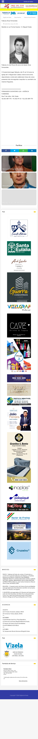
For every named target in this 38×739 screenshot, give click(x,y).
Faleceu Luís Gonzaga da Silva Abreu (12, 169)
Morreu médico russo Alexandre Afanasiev (14, 202)
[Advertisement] (19, 123)
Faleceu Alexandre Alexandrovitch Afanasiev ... (15, 186)
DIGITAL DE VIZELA (28, 1)
